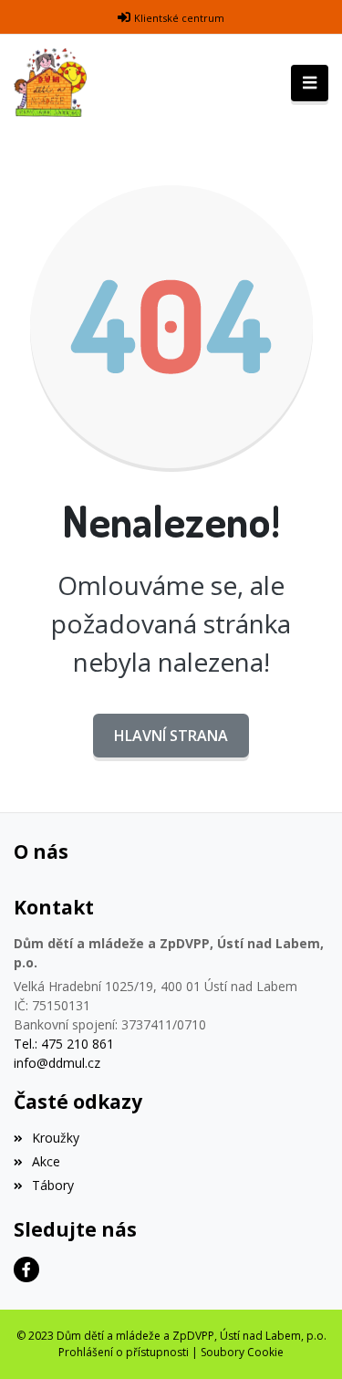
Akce (46, 1161)
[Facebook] (26, 1269)
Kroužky (55, 1137)
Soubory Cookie (242, 1352)
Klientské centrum (179, 18)
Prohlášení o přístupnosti (123, 1352)
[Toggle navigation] (309, 83)
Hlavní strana (171, 736)
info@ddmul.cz (57, 1062)
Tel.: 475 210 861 (64, 1043)
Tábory (53, 1185)
